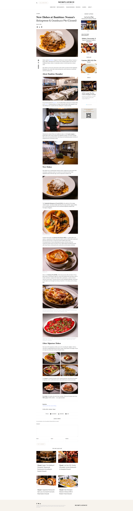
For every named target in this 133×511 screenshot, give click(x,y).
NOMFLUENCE (66, 2)
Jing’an (46, 104)
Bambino (55, 102)
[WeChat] (38, 503)
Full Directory (43, 2)
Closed (38, 13)
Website (66, 438)
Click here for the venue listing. (49, 405)
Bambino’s (51, 60)
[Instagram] (36, 503)
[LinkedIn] (40, 503)
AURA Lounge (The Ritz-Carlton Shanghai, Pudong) (89, 94)
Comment (38, 423)
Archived (50, 409)
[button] (86, 104)
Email (52, 438)
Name (37, 438)
